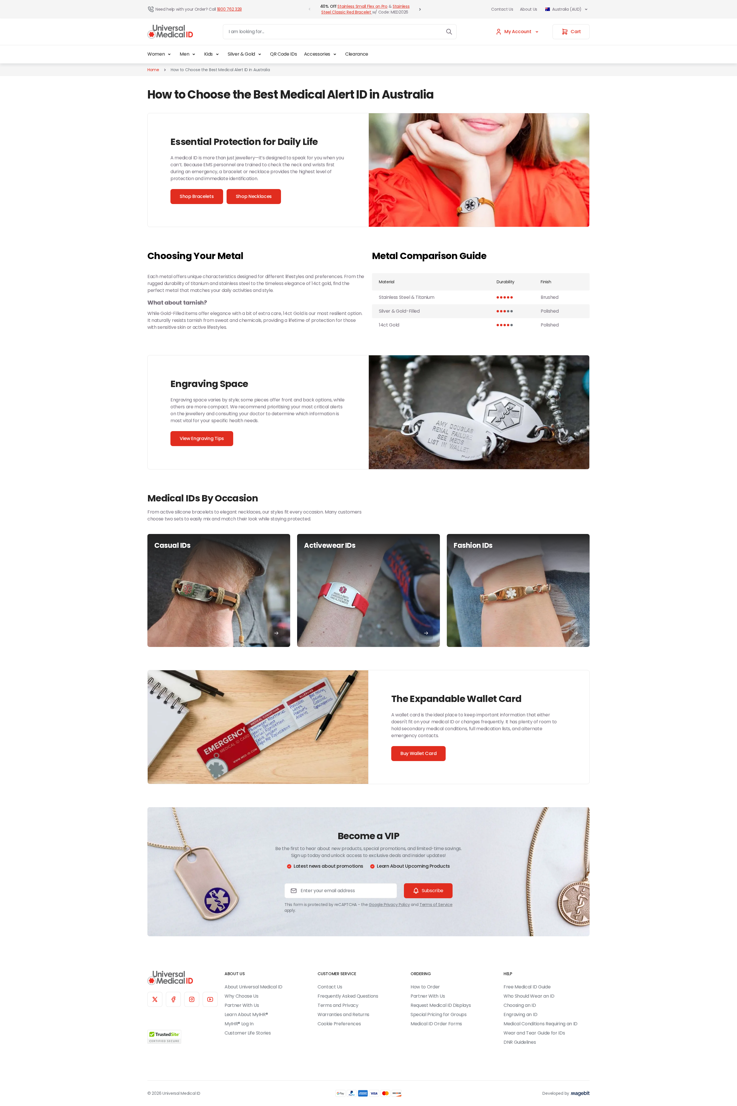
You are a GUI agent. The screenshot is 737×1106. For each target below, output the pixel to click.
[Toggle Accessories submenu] (334, 54)
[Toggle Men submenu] (193, 54)
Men (184, 54)
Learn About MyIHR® (246, 1014)
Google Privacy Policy (389, 904)
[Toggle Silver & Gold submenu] (259, 54)
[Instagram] (191, 999)
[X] (154, 999)
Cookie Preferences (339, 1023)
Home (153, 70)
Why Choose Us (242, 996)
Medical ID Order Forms (436, 1023)
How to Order (425, 987)
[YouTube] (210, 999)
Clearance (356, 54)
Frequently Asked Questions (348, 996)
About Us (528, 9)
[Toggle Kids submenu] (217, 54)
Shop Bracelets (197, 196)
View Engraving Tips (202, 438)
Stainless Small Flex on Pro (362, 6)
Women (156, 54)
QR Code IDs (283, 54)
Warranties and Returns (343, 1014)
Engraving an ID (520, 1014)
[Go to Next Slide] (420, 9)
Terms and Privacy (338, 1005)
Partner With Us (242, 1005)
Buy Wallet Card (418, 753)
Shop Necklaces (254, 196)
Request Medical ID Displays (441, 1005)
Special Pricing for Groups (439, 1014)
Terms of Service (436, 904)
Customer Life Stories (248, 1033)
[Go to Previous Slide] (309, 9)
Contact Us (502, 9)
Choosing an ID (520, 1005)
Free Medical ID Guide (527, 987)
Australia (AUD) (567, 9)
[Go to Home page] (170, 32)
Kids (208, 54)
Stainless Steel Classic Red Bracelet (365, 9)
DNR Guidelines (520, 1042)
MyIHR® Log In (239, 1023)
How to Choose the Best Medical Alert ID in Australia (220, 70)
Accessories (317, 54)
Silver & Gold (241, 54)
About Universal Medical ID (253, 987)
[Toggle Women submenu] (169, 54)
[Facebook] (173, 999)
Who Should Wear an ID (529, 996)
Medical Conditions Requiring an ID (541, 1023)
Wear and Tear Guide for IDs (534, 1033)
